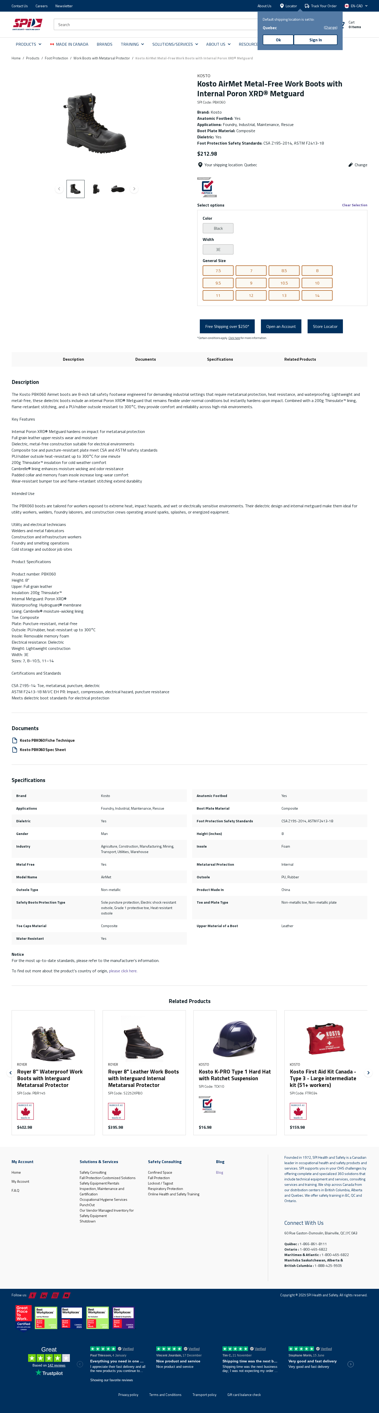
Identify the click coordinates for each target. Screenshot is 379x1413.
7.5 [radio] (218, 270)
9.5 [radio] (218, 283)
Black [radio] (218, 228)
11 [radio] (218, 295)
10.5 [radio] (284, 283)
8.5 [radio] (284, 270)
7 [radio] (251, 270)
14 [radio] (317, 295)
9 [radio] (251, 283)
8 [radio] (317, 270)
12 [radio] (251, 295)
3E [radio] (218, 249)
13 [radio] (284, 295)
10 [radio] (317, 283)
